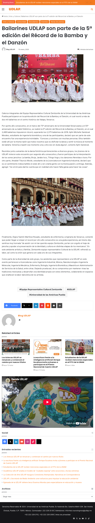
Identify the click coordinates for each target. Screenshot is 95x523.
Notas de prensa (57, 22)
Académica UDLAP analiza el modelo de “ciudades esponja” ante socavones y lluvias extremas (41, 471)
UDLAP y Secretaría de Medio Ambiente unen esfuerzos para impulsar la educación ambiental (40, 479)
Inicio (5, 16)
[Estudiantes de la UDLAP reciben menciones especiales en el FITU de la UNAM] (79, 347)
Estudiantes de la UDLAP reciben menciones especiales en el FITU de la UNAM (46, 2)
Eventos (44, 22)
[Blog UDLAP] (14, 9)
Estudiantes (33, 22)
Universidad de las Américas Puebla (48, 294)
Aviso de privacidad (63, 515)
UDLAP (71, 289)
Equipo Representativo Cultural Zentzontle (41, 289)
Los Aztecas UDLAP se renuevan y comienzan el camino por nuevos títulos (14, 359)
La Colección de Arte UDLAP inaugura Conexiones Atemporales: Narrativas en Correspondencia (41, 475)
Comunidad (21, 22)
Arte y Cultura (14, 16)
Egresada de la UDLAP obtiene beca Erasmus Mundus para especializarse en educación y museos (42, 482)
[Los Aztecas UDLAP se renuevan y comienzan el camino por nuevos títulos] (16, 347)
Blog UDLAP (10, 49)
